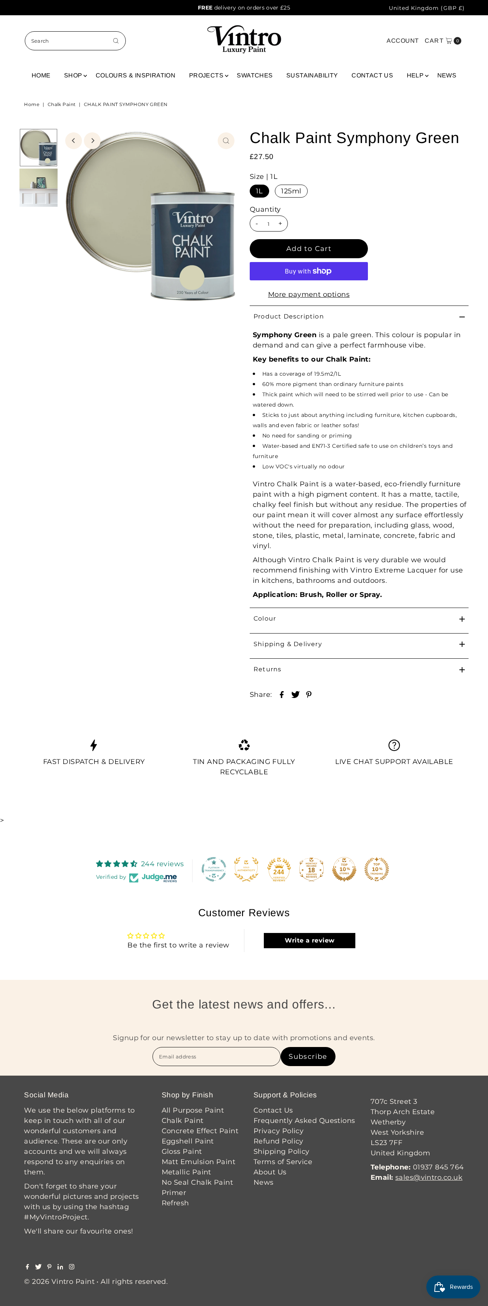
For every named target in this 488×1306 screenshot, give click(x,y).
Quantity (265, 209)
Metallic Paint (186, 1172)
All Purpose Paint (193, 1110)
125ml (291, 191)
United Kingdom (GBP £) (427, 8)
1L (259, 191)
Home (41, 75)
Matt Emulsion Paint (199, 1162)
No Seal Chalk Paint (197, 1182)
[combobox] (75, 40)
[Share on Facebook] (281, 694)
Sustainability (312, 75)
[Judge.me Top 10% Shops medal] (344, 869)
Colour (265, 618)
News (447, 75)
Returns (267, 669)
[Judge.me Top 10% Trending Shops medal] (376, 869)
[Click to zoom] (226, 140)
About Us (270, 1172)
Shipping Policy (282, 1151)
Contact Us (372, 75)
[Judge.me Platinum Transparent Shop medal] (214, 869)
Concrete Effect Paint (200, 1131)
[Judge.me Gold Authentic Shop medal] (246, 869)
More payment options (309, 294)
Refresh (175, 1203)
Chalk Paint (62, 104)
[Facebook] (27, 1267)
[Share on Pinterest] (309, 694)
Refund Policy (278, 1141)
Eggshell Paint (188, 1141)
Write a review (309, 940)
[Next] (92, 140)
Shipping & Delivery (288, 644)
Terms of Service (283, 1162)
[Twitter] (38, 1267)
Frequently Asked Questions (304, 1120)
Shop (73, 75)
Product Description (289, 316)
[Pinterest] (49, 1267)
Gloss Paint (182, 1151)
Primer (174, 1193)
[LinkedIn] (60, 1267)
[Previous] (73, 140)
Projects (206, 75)
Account (403, 40)
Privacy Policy (278, 1131)
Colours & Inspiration (135, 75)
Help (415, 75)
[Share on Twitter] (295, 694)
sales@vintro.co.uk (428, 1177)
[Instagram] (71, 1267)
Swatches (255, 75)
